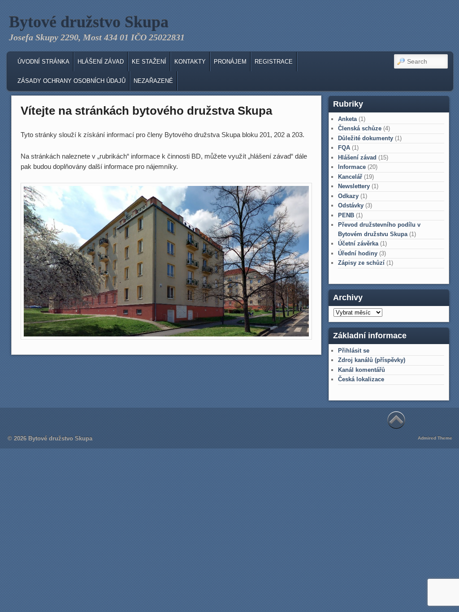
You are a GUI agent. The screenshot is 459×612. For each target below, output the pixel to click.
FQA (344, 147)
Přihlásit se (353, 350)
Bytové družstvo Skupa (89, 22)
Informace (352, 167)
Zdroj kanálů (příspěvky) (371, 360)
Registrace (274, 61)
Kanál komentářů (361, 369)
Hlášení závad (101, 61)
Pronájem (230, 61)
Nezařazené (153, 81)
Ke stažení (149, 61)
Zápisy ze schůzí (361, 262)
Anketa (347, 119)
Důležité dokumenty (365, 138)
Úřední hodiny (357, 253)
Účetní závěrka (358, 243)
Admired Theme (435, 437)
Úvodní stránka (43, 61)
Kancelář (350, 176)
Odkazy (348, 196)
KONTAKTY (190, 61)
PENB (346, 215)
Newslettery (354, 186)
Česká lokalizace (361, 379)
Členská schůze (359, 128)
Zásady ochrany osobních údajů (71, 81)
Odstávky (351, 205)
